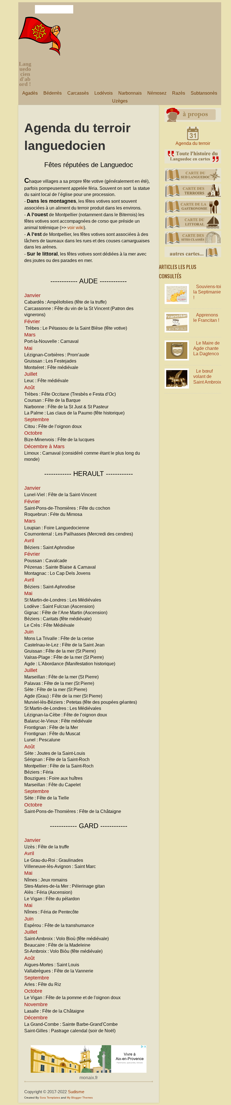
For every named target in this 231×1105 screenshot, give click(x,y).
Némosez (156, 93)
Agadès (30, 93)
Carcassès (78, 93)
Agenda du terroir (193, 143)
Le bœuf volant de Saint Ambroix (207, 376)
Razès (178, 93)
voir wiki (75, 227)
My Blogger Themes (80, 1097)
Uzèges (120, 101)
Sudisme (76, 1091)
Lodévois (103, 93)
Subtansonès (204, 93)
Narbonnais (130, 93)
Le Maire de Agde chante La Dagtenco (206, 348)
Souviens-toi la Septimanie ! (207, 292)
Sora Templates (50, 1097)
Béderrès (52, 93)
